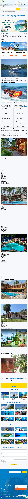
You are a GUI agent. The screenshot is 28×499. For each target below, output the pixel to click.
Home (1, 4)
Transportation (2, 6)
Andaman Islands (6, 33)
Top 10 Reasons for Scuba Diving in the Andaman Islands (22, 400)
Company (9, 4)
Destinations (18, 4)
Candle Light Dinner (5, 4)
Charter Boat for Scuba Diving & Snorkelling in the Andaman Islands (14, 400)
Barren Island (3, 399)
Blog (3, 11)
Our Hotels (22, 4)
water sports (25, 106)
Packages (12, 4)
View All (22, 41)
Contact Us (25, 4)
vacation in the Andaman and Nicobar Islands (15, 378)
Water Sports (15, 4)
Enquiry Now (14, 386)
